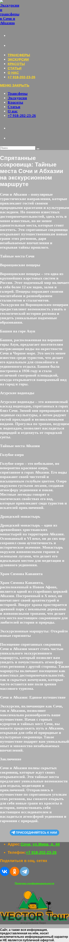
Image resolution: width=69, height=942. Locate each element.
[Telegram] (24, 871)
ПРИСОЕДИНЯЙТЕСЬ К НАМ (36, 832)
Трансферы (18, 93)
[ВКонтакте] (4, 871)
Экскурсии (17, 98)
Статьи (14, 107)
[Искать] (37, 148)
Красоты (15, 102)
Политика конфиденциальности (34, 883)
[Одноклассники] (14, 871)
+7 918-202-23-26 (22, 115)
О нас (13, 111)
